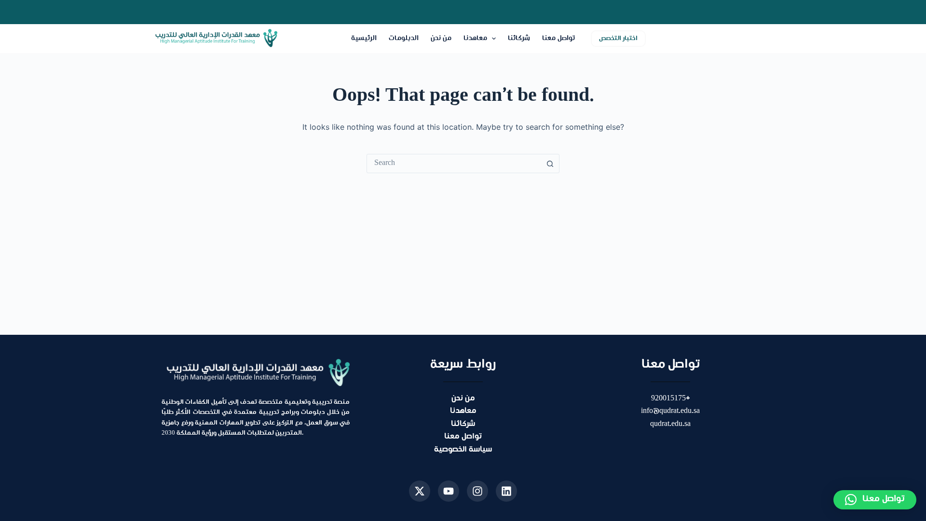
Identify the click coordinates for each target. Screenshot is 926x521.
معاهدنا (475, 38)
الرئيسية (364, 38)
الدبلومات (404, 38)
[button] (874, 499)
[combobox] (454, 163)
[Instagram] (477, 491)
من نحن (441, 38)
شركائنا (519, 38)
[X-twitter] (419, 491)
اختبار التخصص (618, 38)
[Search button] (550, 163)
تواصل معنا (558, 38)
